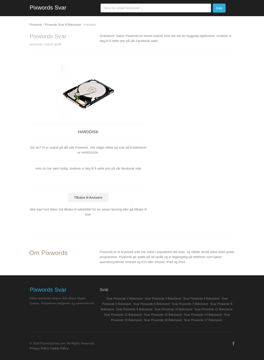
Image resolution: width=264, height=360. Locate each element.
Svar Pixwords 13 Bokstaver (163, 314)
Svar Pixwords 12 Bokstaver (123, 314)
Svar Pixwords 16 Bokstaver (163, 320)
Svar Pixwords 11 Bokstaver (213, 309)
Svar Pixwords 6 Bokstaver (151, 304)
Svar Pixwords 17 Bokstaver (203, 320)
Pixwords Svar (48, 7)
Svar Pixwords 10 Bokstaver (173, 309)
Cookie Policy (59, 348)
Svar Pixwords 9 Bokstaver (134, 309)
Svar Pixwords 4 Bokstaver (201, 298)
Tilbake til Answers (88, 197)
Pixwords (36, 24)
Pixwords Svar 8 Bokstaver (63, 24)
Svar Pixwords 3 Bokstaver (163, 298)
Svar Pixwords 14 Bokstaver (203, 314)
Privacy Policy (39, 348)
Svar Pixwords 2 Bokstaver (124, 298)
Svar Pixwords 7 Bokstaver (190, 304)
